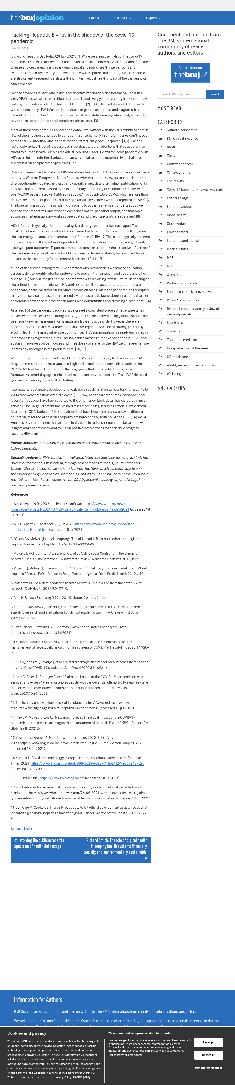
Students (173, 331)
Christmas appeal (180, 164)
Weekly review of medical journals (192, 365)
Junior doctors (177, 232)
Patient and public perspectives (190, 292)
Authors (120, 18)
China (171, 155)
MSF (170, 258)
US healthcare (177, 357)
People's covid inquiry (183, 300)
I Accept (208, 1042)
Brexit (171, 147)
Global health (24, 829)
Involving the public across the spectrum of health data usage (39, 843)
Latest (94, 18)
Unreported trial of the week (188, 348)
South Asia (175, 323)
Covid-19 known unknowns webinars (195, 190)
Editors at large (178, 198)
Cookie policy (81, 1077)
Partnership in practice (184, 283)
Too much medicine (182, 340)
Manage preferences (208, 1068)
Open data (174, 275)
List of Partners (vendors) (125, 1055)
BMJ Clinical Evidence (182, 138)
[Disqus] (81, 923)
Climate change (178, 172)
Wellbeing (174, 374)
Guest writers (177, 224)
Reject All (208, 1055)
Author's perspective (182, 130)
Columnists (175, 181)
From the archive (179, 207)
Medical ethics (177, 249)
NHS (170, 266)
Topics (151, 18)
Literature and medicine (184, 241)
